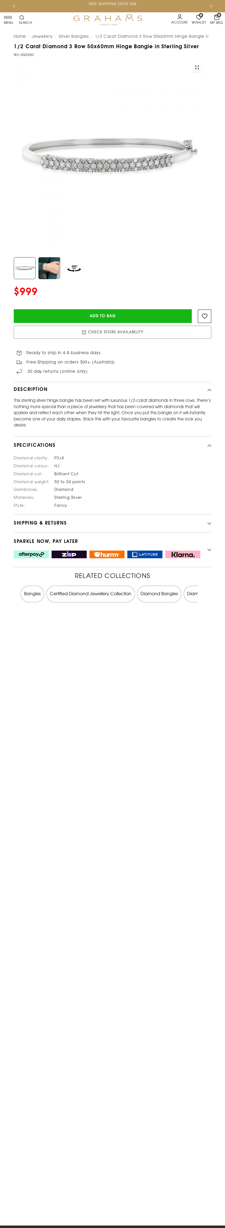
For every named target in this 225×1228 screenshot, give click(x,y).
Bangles (32, 594)
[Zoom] (197, 67)
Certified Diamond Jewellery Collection (90, 594)
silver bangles (74, 37)
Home (20, 37)
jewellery (42, 37)
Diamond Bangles (159, 594)
